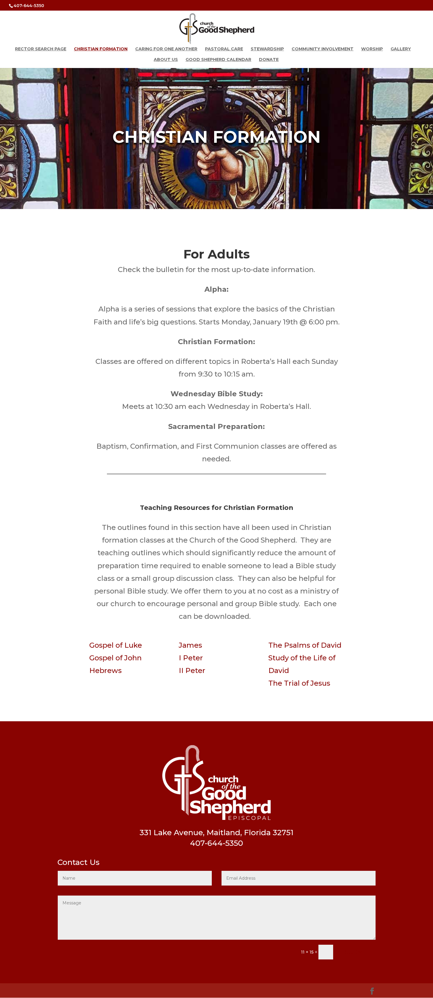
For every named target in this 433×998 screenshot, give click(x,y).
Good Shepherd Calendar (218, 59)
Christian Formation (101, 49)
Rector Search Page (40, 49)
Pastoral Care (224, 49)
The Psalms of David (304, 645)
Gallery (401, 49)
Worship (372, 49)
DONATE (269, 59)
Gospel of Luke (115, 645)
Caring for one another (166, 49)
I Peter (191, 658)
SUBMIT (357, 952)
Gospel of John (115, 658)
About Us (166, 59)
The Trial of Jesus (299, 683)
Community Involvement (322, 49)
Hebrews (105, 670)
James (190, 645)
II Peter (192, 670)
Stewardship (267, 49)
